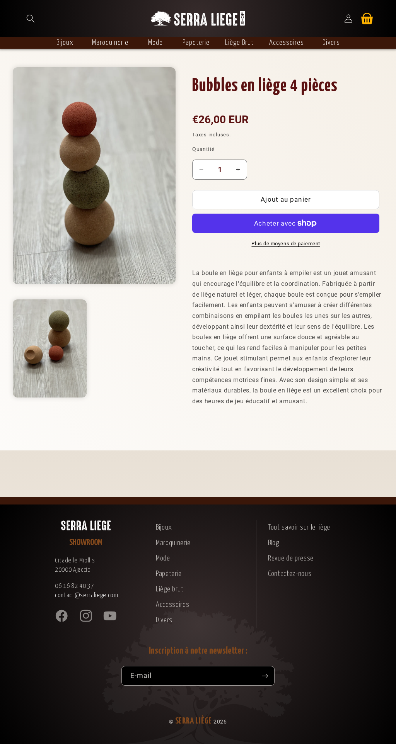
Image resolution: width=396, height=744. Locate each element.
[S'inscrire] (265, 676)
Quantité (203, 149)
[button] (30, 18)
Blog (273, 543)
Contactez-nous (289, 574)
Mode (163, 558)
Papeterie (169, 574)
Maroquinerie (173, 543)
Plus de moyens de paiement (285, 243)
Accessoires (172, 604)
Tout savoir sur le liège (299, 527)
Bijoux (164, 527)
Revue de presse (291, 558)
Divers (164, 620)
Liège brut (170, 589)
